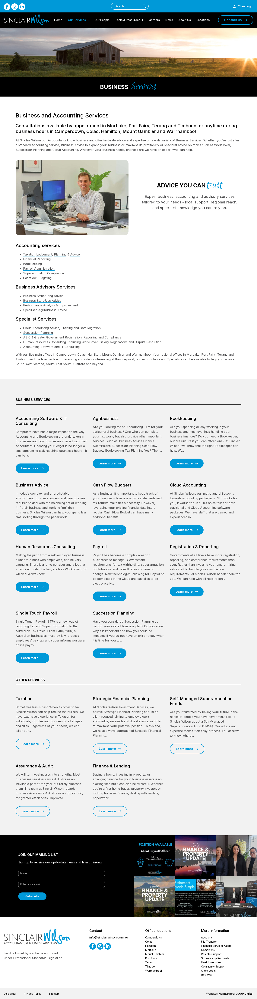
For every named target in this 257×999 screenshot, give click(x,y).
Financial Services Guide (216, 945)
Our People (101, 20)
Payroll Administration (39, 268)
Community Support (213, 966)
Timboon (150, 966)
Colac (148, 941)
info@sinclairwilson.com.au (108, 937)
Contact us (234, 20)
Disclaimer (10, 993)
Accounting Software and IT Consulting (51, 347)
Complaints (208, 949)
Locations (203, 20)
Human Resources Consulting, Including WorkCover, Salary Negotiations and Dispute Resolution (92, 342)
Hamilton (150, 945)
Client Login (208, 970)
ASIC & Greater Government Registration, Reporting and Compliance (72, 337)
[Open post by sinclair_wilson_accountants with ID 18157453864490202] (154, 855)
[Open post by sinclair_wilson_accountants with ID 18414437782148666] (195, 855)
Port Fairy (151, 958)
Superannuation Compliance (43, 273)
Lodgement (44, 254)
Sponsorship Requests (215, 958)
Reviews (206, 974)
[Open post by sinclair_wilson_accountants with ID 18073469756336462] (154, 896)
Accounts (207, 937)
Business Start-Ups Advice (42, 300)
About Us (185, 20)
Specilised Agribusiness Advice (45, 310)
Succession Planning (38, 333)
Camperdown (153, 937)
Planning (60, 254)
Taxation (29, 254)
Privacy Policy (32, 993)
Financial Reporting (37, 259)
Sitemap (54, 993)
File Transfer (209, 941)
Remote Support (211, 954)
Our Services (77, 20)
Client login (244, 6)
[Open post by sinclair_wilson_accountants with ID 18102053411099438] (236, 896)
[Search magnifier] (144, 6)
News (169, 20)
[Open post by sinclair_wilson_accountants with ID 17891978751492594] (195, 896)
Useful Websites (211, 962)
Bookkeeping (32, 264)
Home (58, 20)
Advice (75, 254)
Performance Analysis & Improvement (50, 305)
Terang (149, 962)
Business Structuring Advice (43, 296)
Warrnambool (153, 970)
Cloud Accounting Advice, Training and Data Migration (62, 328)
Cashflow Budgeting (37, 278)
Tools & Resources (127, 20)
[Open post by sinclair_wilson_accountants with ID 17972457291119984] (236, 855)
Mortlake (150, 949)
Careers (154, 20)
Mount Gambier (154, 954)
